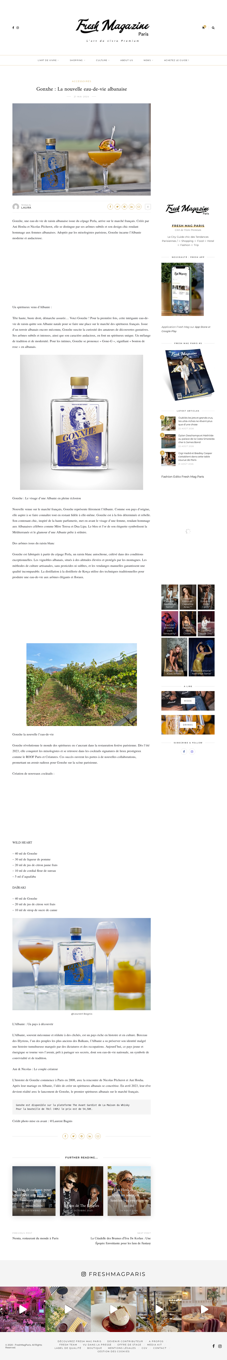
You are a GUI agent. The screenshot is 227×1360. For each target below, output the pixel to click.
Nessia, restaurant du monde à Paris (35, 1238)
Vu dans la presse (97, 1344)
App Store (201, 327)
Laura (26, 207)
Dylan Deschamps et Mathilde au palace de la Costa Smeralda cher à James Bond (196, 439)
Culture (101, 60)
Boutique (94, 1348)
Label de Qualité (68, 1348)
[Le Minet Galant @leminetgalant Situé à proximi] (159, 1309)
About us (126, 60)
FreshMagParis (117, 1274)
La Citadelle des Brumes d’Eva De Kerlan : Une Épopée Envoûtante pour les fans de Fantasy (121, 1241)
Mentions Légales (122, 1348)
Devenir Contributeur (125, 1341)
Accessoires (81, 81)
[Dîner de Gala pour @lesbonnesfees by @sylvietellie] (22, 1309)
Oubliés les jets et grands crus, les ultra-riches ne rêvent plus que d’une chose (195, 421)
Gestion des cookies (114, 1351)
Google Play (168, 331)
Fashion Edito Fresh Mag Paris (182, 476)
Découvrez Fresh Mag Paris (79, 1341)
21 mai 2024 (81, 96)
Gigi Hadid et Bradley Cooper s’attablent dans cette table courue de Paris (195, 456)
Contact (160, 1348)
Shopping (76, 60)
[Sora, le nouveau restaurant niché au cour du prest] (204, 1309)
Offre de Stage (129, 1344)
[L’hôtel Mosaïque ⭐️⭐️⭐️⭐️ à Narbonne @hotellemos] (68, 1309)
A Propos (156, 1341)
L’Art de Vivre (47, 60)
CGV (144, 1348)
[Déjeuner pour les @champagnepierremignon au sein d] (113, 1309)
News (147, 60)
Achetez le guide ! (176, 60)
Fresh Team (68, 1344)
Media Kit (154, 1344)
